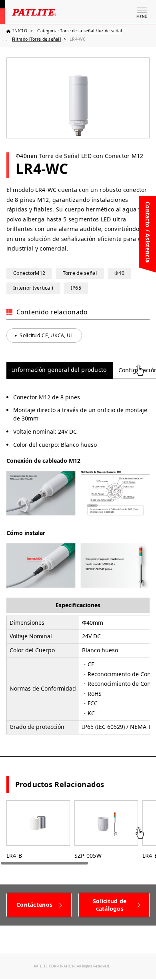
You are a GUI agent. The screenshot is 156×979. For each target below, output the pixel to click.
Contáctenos (34, 904)
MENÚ (141, 16)
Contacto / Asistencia (148, 232)
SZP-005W (88, 855)
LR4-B (14, 855)
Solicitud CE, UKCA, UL (46, 335)
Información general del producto (59, 369)
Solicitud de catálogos (109, 904)
